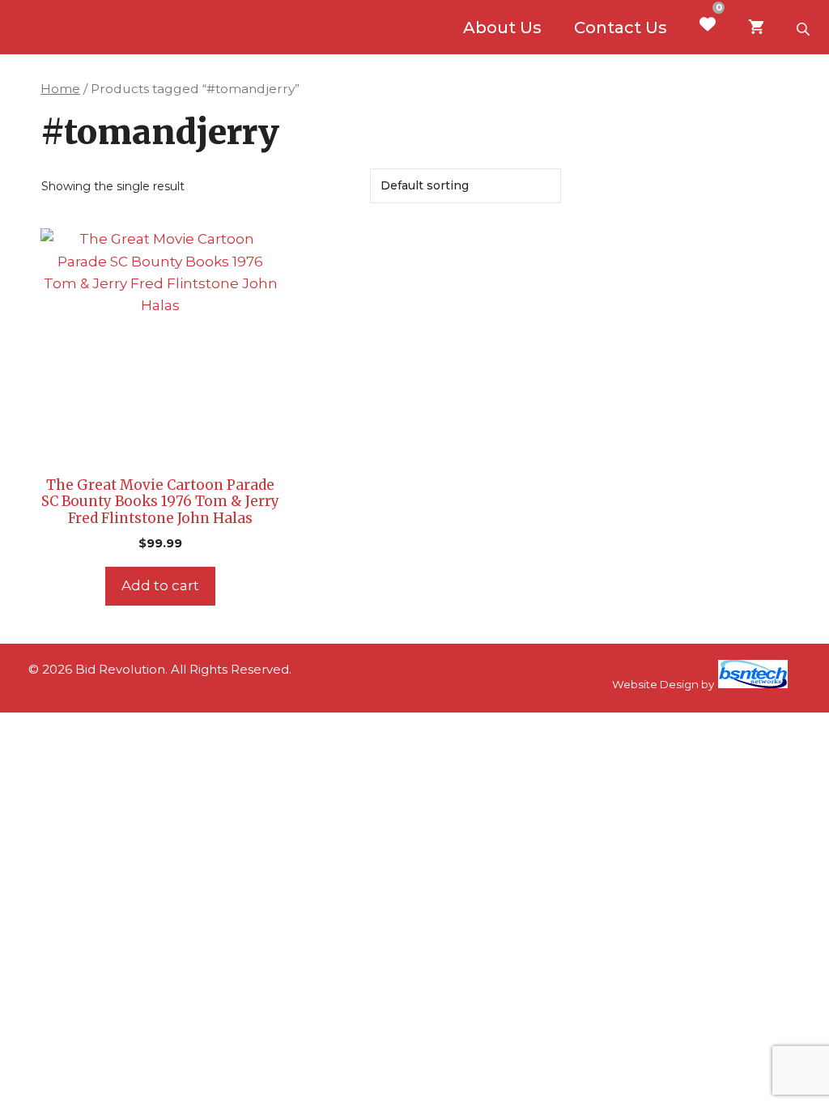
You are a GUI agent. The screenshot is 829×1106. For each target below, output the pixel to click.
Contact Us (620, 27)
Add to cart (160, 585)
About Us (502, 27)
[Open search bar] (805, 27)
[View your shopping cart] (756, 27)
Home (60, 88)
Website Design (655, 684)
